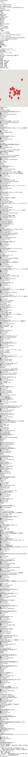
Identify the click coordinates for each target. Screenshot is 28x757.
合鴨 (3, 15)
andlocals (3, 177)
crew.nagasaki (4, 663)
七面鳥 (4, 17)
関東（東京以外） (5, 60)
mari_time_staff (4, 659)
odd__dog (3, 479)
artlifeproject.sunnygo (6, 301)
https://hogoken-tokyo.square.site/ (9, 292)
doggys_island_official (6, 360)
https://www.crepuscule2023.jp (8, 596)
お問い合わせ (3, 45)
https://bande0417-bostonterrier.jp (9, 159)
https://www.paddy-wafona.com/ (9, 251)
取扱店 (2, 43)
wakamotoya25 (4, 603)
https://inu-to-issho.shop (6, 416)
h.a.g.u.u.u (3, 557)
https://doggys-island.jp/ (6, 359)
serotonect (3, 189)
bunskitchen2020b (5, 571)
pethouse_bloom (5, 719)
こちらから (19, 753)
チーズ (4, 26)
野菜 (5, 24)
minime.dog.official (5, 232)
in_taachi (3, 739)
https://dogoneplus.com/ (6, 219)
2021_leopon (4, 226)
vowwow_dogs (4, 403)
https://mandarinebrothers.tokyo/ (8, 237)
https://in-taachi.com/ (6, 738)
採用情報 (2, 44)
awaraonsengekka (5, 396)
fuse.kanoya (4, 714)
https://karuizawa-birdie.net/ (7, 410)
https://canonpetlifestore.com (8, 430)
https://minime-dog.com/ (7, 230)
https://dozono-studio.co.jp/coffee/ (9, 373)
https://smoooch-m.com (6, 139)
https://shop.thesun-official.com (8, 422)
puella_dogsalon (5, 195)
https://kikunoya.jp (5, 471)
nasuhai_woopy (5, 347)
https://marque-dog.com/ (7, 585)
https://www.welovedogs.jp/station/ (9, 437)
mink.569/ (3, 731)
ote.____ (3, 508)
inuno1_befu (4, 551)
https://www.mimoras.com (7, 675)
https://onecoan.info (5, 494)
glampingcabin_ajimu (6, 701)
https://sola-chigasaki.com (7, 379)
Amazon (2, 54)
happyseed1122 (4, 154)
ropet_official (4, 638)
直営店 (2, 41)
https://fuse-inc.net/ (5, 712)
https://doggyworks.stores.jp (7, 485)
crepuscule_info (5, 597)
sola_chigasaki (4, 381)
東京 (2, 59)
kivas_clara (3, 333)
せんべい (5, 33)
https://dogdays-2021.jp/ (7, 132)
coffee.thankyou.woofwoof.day (8, 374)
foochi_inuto (4, 527)
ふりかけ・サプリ (12, 37)
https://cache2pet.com (6, 451)
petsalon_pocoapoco (6, 633)
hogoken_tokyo (4, 293)
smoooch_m (4, 140)
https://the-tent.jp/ (5, 244)
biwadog (3, 460)
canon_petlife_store (5, 431)
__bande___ (4, 161)
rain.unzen (3, 668)
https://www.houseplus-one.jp (8, 624)
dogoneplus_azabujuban (6, 221)
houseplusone (4, 626)
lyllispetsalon (4, 273)
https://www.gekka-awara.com (8, 395)
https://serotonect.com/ (6, 188)
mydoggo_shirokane (6, 259)
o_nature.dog (4, 692)
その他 (4, 28)
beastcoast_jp (4, 521)
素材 (1, 11)
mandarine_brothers (5, 239)
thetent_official (4, 245)
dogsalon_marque (5, 586)
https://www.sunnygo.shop (7, 300)
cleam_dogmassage (5, 352)
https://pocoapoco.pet (6, 631)
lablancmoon (4, 115)
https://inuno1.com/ (5, 536)
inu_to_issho (4, 418)
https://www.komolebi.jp (7, 466)
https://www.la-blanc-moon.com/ (9, 114)
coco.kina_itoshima (5, 619)
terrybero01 (3, 366)
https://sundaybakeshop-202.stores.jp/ (10, 181)
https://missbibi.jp (5, 264)
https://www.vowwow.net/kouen (9, 401)
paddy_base (4, 252)
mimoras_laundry (5, 677)
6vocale (3, 286)
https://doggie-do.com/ (6, 310)
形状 (1, 29)
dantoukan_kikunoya (6, 473)
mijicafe (3, 724)
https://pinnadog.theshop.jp (7, 444)
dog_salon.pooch (5, 200)
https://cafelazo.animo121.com (8, 644)
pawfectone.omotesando (6, 207)
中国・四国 (4, 65)
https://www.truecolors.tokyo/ (8, 169)
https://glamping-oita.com (7, 700)
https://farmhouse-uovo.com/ (8, 563)
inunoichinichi (4, 0)
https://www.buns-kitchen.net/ (8, 570)
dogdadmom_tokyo (5, 304)
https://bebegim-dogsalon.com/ (8, 278)
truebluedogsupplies (5, 744)
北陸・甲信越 (4, 62)
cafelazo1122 (4, 645)
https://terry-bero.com (6, 364)
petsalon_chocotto (5, 325)
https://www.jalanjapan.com (7, 608)
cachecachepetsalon (5, 452)
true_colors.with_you (6, 170)
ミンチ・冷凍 (8, 39)
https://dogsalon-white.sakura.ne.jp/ (9, 213)
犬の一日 (5, 4)
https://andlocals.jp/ (5, 176)
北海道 (2, 56)
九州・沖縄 (4, 66)
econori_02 (3, 389)
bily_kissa (3, 614)
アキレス (5, 36)
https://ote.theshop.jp (6, 507)
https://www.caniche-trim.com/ (8, 337)
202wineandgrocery (5, 182)
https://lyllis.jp (4, 271)
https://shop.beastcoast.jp (7, 519)
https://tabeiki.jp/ (5, 225)
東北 (2, 58)
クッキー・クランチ (10, 35)
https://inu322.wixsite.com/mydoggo (9, 258)
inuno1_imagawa (5, 544)
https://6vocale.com (5, 285)
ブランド (2, 2)
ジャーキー (5, 32)
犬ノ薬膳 (5, 6)
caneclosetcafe (4, 124)
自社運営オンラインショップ (8, 50)
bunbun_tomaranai (5, 590)
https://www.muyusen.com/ (7, 690)
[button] (19, 94)
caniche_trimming (5, 338)
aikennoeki (3, 438)
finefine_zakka (4, 501)
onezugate (3, 148)
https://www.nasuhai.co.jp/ (7, 345)
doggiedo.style (4, 311)
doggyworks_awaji (5, 486)
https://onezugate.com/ (6, 147)
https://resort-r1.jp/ (5, 682)
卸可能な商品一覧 (13, 755)
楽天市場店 (3, 51)
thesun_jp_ (3, 423)
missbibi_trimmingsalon (6, 266)
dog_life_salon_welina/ (6, 514)
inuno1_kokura (4, 537)
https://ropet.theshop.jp (6, 637)
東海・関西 (4, 63)
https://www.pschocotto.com (8, 323)
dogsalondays (4, 651)
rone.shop (3, 683)
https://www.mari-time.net (7, 657)
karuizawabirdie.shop (6, 411)
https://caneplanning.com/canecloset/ (9, 122)
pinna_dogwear (4, 445)
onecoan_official (5, 496)
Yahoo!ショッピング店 (6, 52)
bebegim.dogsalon (5, 280)
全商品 (5, 10)
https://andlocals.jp (5, 577)
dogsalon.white (4, 214)
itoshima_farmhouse (6, 564)
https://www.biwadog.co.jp (7, 459)
